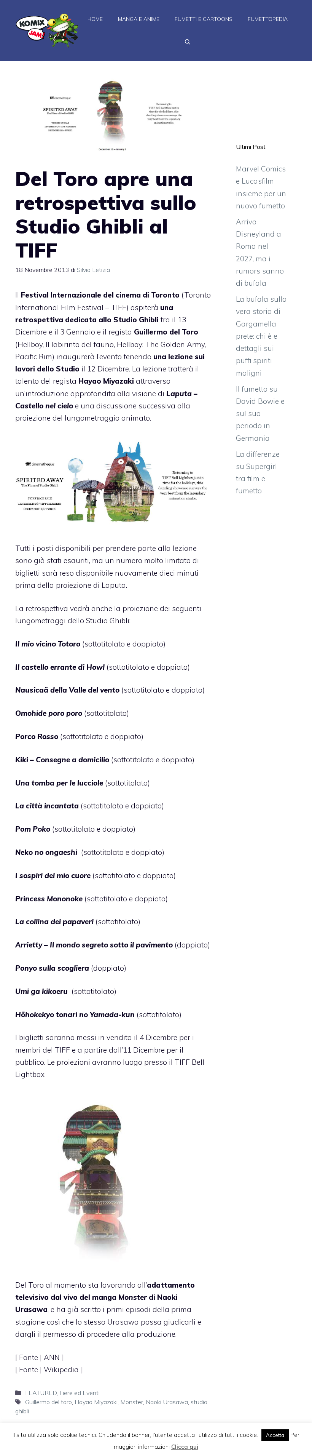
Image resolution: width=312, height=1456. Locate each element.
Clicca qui (184, 1446)
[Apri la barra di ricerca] (187, 41)
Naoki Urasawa (167, 1402)
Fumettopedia (268, 19)
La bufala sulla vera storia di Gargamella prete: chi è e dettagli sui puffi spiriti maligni (261, 336)
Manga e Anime (138, 19)
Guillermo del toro (48, 1402)
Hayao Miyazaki (96, 1402)
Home (95, 19)
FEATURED (41, 1393)
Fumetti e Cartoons (203, 19)
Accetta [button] (275, 1435)
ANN (53, 1357)
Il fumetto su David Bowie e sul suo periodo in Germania (260, 413)
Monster (131, 1402)
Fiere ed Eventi (79, 1393)
